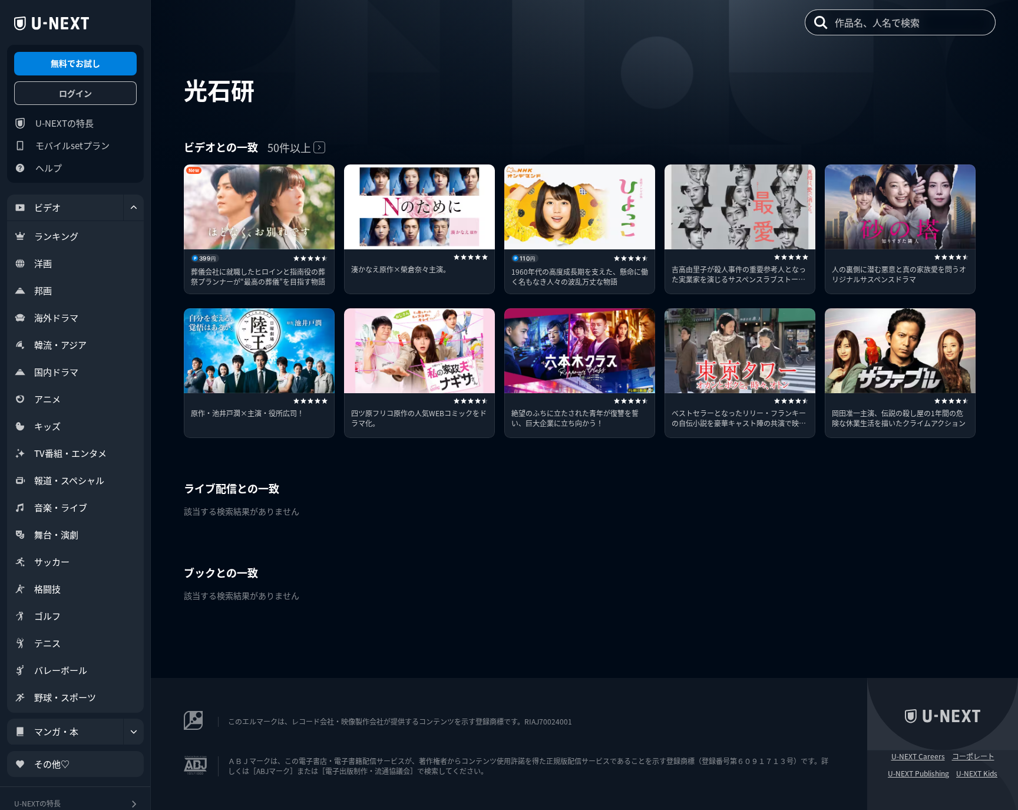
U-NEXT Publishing (918, 773)
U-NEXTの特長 (64, 123)
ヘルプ (48, 168)
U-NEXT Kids (976, 773)
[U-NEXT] (51, 24)
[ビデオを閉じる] (134, 207)
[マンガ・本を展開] (134, 732)
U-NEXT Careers (918, 756)
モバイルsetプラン (72, 145)
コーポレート (973, 756)
